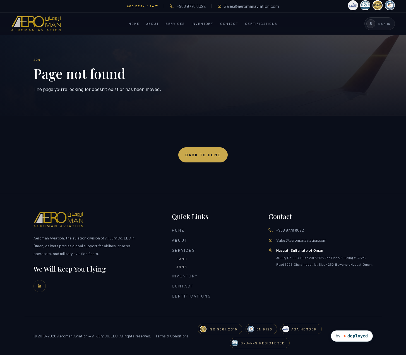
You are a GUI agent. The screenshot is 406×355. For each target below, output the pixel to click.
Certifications (261, 24)
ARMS (182, 266)
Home (134, 24)
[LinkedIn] (39, 286)
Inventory (203, 24)
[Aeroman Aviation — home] (36, 24)
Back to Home (202, 154)
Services (175, 24)
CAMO (182, 259)
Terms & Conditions (172, 336)
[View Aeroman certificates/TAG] (371, 5)
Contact (229, 24)
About (152, 24)
